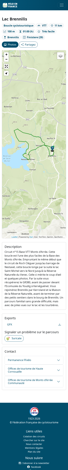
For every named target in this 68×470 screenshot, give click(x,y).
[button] (52, 149)
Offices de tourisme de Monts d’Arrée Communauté (30, 381)
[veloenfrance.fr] (10, 5)
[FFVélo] (34, 411)
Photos (12, 44)
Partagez (30, 44)
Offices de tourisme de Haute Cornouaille (25, 370)
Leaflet (14, 236)
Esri (31, 236)
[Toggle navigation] (61, 5)
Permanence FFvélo (19, 360)
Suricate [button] (16, 338)
